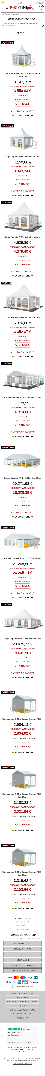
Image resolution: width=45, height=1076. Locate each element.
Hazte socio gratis (22, 99)
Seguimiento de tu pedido (22, 965)
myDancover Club (22, 944)
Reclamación (22, 960)
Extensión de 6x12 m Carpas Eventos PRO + (22, 719)
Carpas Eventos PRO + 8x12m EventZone (22, 478)
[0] (40, 8)
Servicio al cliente (22, 949)
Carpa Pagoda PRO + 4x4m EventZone (22, 157)
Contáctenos (22, 918)
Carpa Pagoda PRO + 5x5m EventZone (22, 237)
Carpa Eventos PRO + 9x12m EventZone (22, 558)
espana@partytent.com (24, 1060)
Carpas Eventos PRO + (13, 14)
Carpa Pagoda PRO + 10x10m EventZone (22, 639)
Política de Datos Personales (22, 1064)
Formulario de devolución (22, 971)
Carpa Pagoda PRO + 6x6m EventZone (22, 317)
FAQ (22, 954)
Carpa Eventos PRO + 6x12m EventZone (22, 398)
